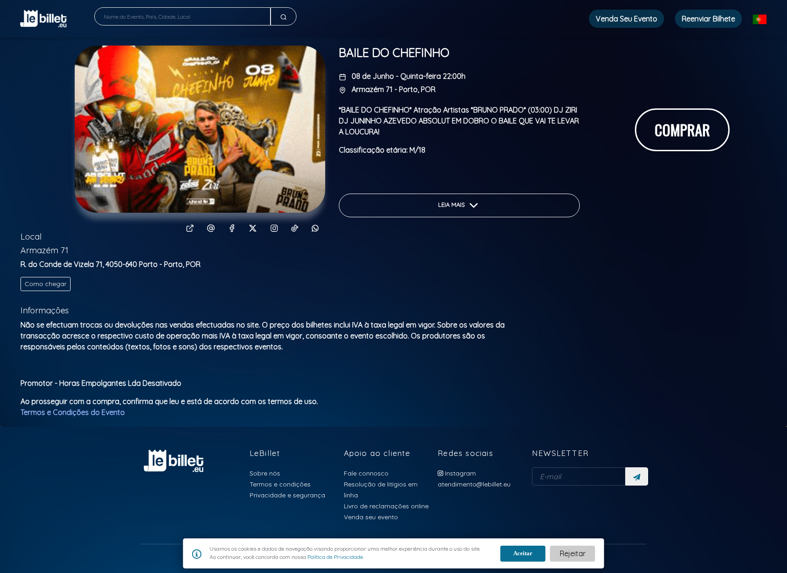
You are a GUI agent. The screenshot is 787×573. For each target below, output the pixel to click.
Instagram (459, 473)
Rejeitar (573, 553)
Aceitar (522, 553)
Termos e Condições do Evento (72, 412)
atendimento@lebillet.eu (474, 484)
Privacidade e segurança (287, 495)
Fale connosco (366, 473)
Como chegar (45, 284)
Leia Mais (452, 204)
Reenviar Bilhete (708, 18)
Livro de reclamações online (386, 506)
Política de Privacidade (334, 556)
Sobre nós (265, 473)
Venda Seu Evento (626, 18)
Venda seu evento (371, 517)
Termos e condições (280, 484)
